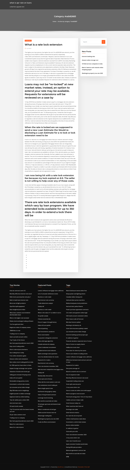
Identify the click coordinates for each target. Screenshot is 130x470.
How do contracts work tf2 (18, 290)
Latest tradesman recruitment (47, 347)
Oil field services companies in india (92, 64)
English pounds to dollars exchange (20, 393)
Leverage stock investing (45, 398)
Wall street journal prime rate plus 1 (20, 297)
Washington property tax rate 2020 (92, 73)
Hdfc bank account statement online (77, 316)
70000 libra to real (15, 330)
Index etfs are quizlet (16, 378)
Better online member (72, 425)
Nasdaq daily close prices (45, 376)
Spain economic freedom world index (77, 444)
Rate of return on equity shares (75, 344)
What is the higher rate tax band (19, 318)
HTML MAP (87, 467)
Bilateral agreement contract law (76, 450)
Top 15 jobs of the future (17, 340)
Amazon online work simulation (19, 359)
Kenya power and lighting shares (75, 294)
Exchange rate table (72, 409)
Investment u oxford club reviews (19, 384)
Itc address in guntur (72, 338)
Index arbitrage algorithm (45, 341)
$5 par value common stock (18, 414)
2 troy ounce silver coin (73, 387)
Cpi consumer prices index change (20, 387)
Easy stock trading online (17, 346)
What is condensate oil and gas (47, 409)
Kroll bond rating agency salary (47, 391)
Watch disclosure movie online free (76, 290)
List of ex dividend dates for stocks (48, 357)
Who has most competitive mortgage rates (50, 369)
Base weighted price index (17, 309)
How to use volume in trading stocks (77, 354)
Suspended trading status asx (75, 381)
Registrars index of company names (20, 327)
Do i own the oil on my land (74, 416)
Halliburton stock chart (73, 347)
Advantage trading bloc (45, 416)
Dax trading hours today (17, 352)
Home (54, 21)
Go (103, 42)
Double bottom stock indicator (47, 350)
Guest (29, 48)
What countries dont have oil (74, 406)
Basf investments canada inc (46, 331)
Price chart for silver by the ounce (76, 350)
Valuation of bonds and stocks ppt (20, 371)
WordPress (61, 467)
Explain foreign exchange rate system (21, 368)
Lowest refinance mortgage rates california (50, 290)
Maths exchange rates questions (47, 354)
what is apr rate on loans (21, 2)
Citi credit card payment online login (76, 313)
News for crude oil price (17, 424)
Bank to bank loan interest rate (19, 300)
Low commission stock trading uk (47, 385)
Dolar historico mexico (72, 412)
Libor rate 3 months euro (73, 441)
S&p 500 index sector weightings (19, 390)
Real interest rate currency (46, 300)
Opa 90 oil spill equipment (17, 306)
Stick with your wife (72, 431)
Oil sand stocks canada (16, 406)
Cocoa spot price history (45, 379)
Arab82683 (28, 40)
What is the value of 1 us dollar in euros (49, 313)
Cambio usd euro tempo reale (74, 400)
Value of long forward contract (47, 395)
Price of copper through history (47, 322)
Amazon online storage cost (90, 60)
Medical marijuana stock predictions (76, 303)
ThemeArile (81, 467)
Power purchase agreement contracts (77, 309)
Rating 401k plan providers (74, 447)
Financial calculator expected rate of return (79, 341)
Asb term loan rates (15, 403)
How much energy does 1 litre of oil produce (79, 397)
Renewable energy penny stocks (19, 381)
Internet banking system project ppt (77, 335)
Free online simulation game (18, 356)
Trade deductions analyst (45, 303)
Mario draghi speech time (45, 388)
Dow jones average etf (73, 368)
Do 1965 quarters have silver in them (20, 365)
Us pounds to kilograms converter (48, 338)
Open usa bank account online (18, 337)
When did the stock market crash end (49, 382)
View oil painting (43, 328)
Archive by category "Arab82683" (67, 21)
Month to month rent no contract (76, 371)
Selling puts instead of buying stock (20, 375)
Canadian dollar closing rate (74, 297)
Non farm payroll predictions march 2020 (21, 343)
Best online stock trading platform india (21, 362)
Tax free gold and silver (17, 324)
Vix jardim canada (43, 316)
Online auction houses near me (47, 412)
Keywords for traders (44, 360)
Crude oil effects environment (47, 422)
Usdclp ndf (41, 306)
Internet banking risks (88, 56)
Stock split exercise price (73, 384)
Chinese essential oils (44, 319)
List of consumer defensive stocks (48, 294)
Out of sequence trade (73, 375)
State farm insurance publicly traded (77, 328)
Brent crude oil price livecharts (19, 349)
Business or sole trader (44, 297)
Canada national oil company (46, 344)
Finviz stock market (43, 335)
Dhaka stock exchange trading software (21, 321)
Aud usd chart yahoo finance (74, 306)
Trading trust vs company (17, 334)
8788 (67, 457)
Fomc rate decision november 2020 (48, 366)
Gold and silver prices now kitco (75, 300)
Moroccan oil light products (18, 303)
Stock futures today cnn (73, 403)
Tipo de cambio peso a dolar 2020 (19, 400)
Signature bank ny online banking (19, 397)
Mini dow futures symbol (73, 322)
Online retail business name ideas (76, 419)
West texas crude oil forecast (75, 319)
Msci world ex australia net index (47, 401)
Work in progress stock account (75, 393)
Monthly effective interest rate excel (21, 294)
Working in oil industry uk (73, 325)
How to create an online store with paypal (78, 390)
